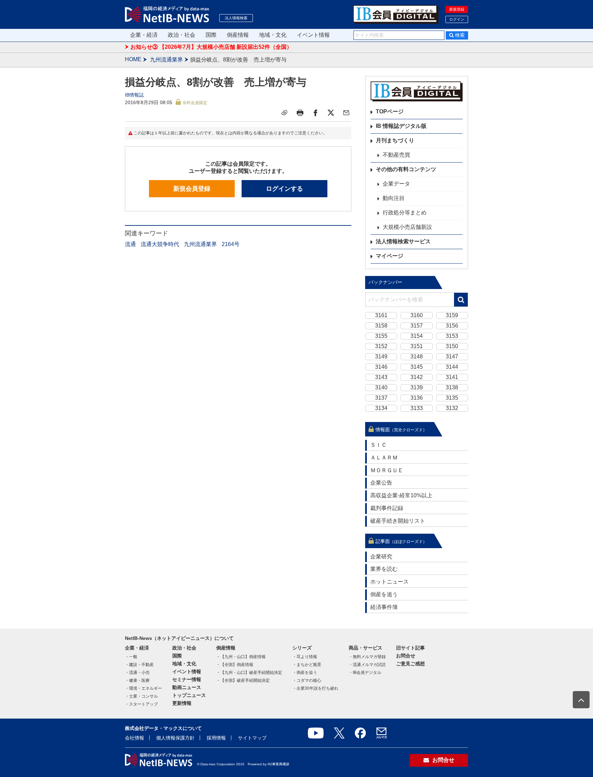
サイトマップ (252, 738)
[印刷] (300, 113)
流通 (130, 244)
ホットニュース (389, 582)
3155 (381, 336)
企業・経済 (144, 35)
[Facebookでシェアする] (315, 113)
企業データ (396, 184)
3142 (416, 377)
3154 (416, 336)
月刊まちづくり (395, 140)
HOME (133, 59)
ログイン (456, 19)
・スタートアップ (141, 704)
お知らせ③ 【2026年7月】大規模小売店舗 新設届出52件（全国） (211, 47)
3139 (416, 387)
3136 (416, 398)
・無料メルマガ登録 (367, 656)
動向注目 (394, 198)
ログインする (284, 188)
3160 (416, 315)
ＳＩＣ (378, 445)
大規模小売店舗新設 (407, 227)
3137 (381, 398)
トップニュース (189, 695)
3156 (452, 326)
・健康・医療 (137, 680)
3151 (416, 346)
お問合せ (405, 655)
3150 (452, 346)
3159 (452, 315)
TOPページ (390, 111)
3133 (416, 408)
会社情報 (134, 738)
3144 (452, 367)
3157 (416, 326)
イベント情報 (313, 35)
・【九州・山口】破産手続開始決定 (249, 672)
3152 (381, 346)
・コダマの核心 (306, 680)
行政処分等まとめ (405, 212)
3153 (452, 336)
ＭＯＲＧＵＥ (386, 470)
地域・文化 (273, 35)
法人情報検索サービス (403, 241)
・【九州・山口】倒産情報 (241, 656)
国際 (211, 35)
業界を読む (384, 569)
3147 (452, 356)
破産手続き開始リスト (397, 521)
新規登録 (456, 9)
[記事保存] (284, 113)
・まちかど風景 (306, 664)
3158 (381, 326)
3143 (381, 377)
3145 (416, 367)
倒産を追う (384, 594)
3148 (416, 356)
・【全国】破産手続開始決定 (243, 680)
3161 (381, 315)
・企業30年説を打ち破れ (315, 688)
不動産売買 (396, 155)
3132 (452, 408)
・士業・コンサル (141, 696)
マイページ (389, 256)
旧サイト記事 (410, 648)
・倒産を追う (304, 672)
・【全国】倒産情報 (234, 664)
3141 (452, 377)
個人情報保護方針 (175, 738)
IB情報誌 (134, 95)
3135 (452, 398)
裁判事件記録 (386, 508)
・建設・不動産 (139, 664)
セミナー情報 (186, 679)
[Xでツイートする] (331, 113)
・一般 (131, 656)
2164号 (231, 244)
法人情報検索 (236, 18)
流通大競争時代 (160, 244)
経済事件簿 (384, 607)
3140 (381, 387)
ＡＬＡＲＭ (384, 457)
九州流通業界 (166, 60)
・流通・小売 (137, 672)
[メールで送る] (346, 113)
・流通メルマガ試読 (367, 664)
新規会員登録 (191, 188)
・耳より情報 (304, 656)
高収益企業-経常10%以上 (401, 495)
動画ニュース (186, 687)
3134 (381, 408)
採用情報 (216, 738)
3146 (381, 367)
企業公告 (381, 483)
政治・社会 (181, 35)
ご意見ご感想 (410, 663)
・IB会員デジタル (365, 672)
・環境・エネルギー (143, 688)
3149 (381, 356)
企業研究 (381, 556)
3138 (452, 387)
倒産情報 (238, 35)
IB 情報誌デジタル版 (401, 126)
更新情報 (181, 703)
